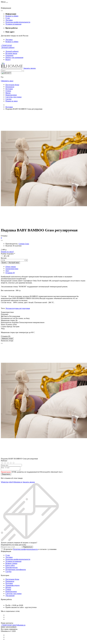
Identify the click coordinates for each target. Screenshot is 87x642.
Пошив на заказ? (7, 252)
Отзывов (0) (10, 273)
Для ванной (9, 596)
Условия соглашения (13, 24)
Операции (9, 55)
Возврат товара (11, 563)
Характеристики (11, 269)
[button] (6, 45)
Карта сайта (10, 565)
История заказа (11, 53)
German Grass (24, 244)
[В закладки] (2, 240)
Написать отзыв (7, 338)
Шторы (8, 587)
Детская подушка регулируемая (17, 308)
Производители (11, 567)
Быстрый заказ (14, 262)
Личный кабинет (12, 51)
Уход (7, 271)
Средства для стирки (13, 97)
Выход (8, 59)
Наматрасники (11, 95)
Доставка (9, 20)
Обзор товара (10, 267)
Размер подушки (8, 254)
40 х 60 (6, 256)
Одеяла (8, 91)
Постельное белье (12, 85)
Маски (8, 93)
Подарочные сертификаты (15, 569)
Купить (4, 262)
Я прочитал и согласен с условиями (30, 549)
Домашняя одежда (12, 585)
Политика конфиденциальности (17, 22)
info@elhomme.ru (18, 625)
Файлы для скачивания (14, 57)
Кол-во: (4, 258)
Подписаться (27, 547)
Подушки (9, 89)
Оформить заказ (7, 81)
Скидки (8, 99)
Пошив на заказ (11, 101)
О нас (7, 18)
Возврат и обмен (11, 16)
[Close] (2, 343)
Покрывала (9, 87)
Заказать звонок (29, 68)
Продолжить (6, 474)
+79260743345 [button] (6, 625)
